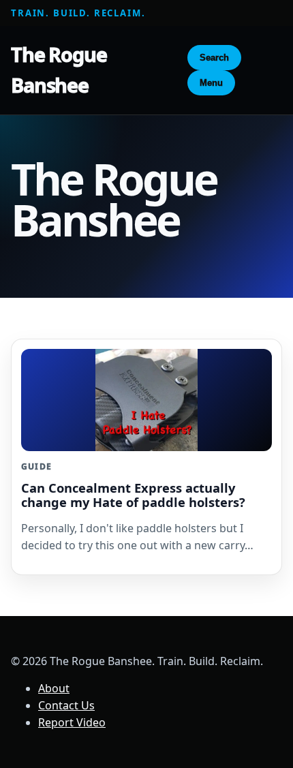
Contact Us (66, 705)
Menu (211, 83)
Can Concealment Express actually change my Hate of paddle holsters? (133, 494)
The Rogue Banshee (59, 69)
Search (214, 57)
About (54, 688)
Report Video (72, 722)
